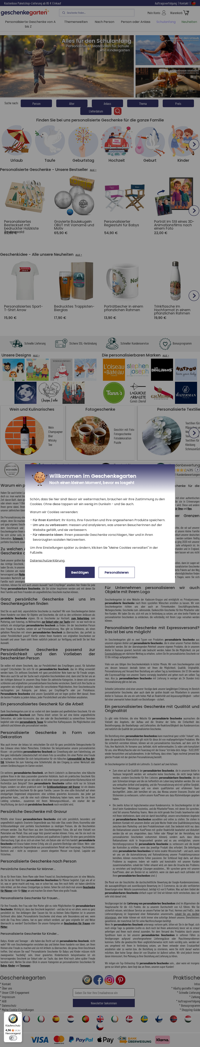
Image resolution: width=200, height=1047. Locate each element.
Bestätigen (80, 572)
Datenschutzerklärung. (47, 560)
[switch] (13, 1038)
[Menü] (19, 1014)
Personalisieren (117, 572)
